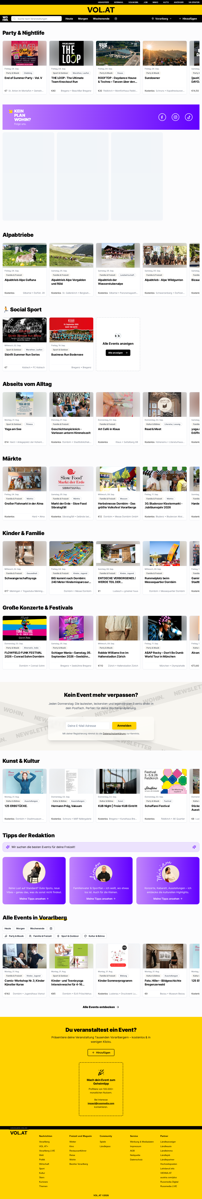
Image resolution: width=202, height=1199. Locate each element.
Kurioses (43, 1182)
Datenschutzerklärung (114, 733)
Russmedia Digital (169, 1182)
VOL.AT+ (43, 1146)
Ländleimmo (166, 1150)
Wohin (72, 1159)
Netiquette (135, 1155)
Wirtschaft (44, 1164)
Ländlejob (165, 1155)
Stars (41, 1177)
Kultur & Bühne (97, 936)
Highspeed (103, 2)
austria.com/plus (168, 1177)
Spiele (103, 1141)
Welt (41, 1155)
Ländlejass (105, 1146)
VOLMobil (133, 2)
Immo (155, 2)
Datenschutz (136, 1159)
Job (146, 2)
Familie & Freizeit (42, 936)
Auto (166, 2)
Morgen (83, 18)
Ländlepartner (167, 1159)
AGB (132, 1150)
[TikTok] (188, 117)
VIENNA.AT (166, 1173)
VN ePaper (194, 2)
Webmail (118, 2)
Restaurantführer (77, 1150)
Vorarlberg (161, 18)
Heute (69, 18)
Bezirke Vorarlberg (78, 1164)
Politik (42, 1159)
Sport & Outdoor (70, 936)
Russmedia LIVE (168, 1186)
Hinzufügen (190, 18)
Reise (72, 1155)
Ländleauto (166, 1146)
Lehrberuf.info (167, 1168)
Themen (43, 1186)
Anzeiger (179, 2)
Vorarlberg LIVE (47, 1150)
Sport (42, 1168)
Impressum (135, 1146)
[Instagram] (175, 117)
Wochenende (101, 18)
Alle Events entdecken (99, 1007)
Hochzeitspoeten (168, 1164)
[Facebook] (162, 117)
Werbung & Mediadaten (142, 1141)
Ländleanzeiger (168, 1141)
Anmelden (124, 725)
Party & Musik (16, 936)
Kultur (42, 1173)
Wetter (72, 1141)
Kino (71, 1146)
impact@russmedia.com (101, 1103)
